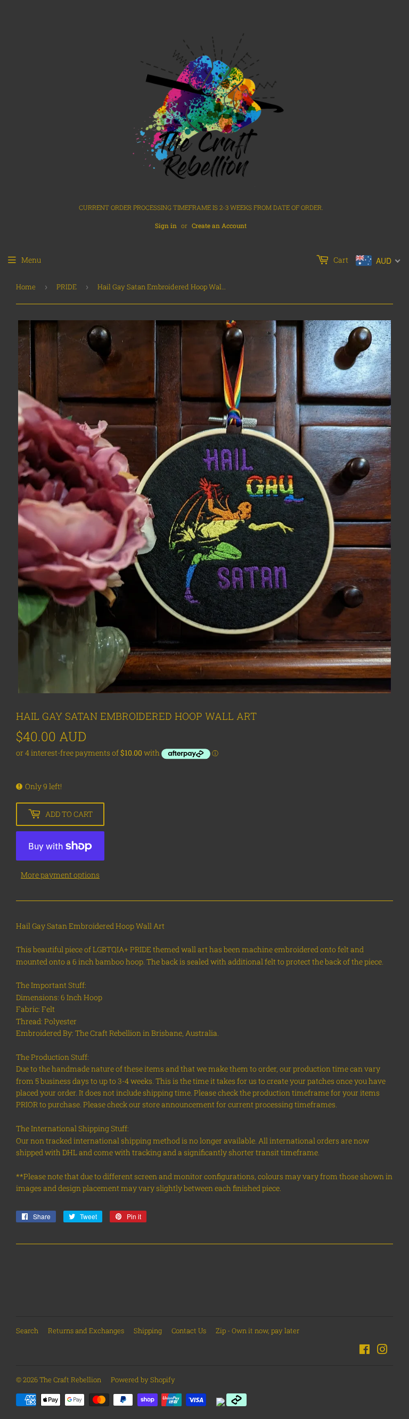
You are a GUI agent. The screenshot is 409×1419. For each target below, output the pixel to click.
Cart (340, 260)
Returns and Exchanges (86, 1330)
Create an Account (219, 226)
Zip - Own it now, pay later (257, 1330)
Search (27, 1330)
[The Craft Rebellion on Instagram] (382, 1350)
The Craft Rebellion (70, 1379)
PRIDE (66, 286)
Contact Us (188, 1330)
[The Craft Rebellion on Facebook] (364, 1350)
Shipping (148, 1330)
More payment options (60, 875)
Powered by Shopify (143, 1379)
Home (26, 286)
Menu (31, 260)
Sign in (166, 226)
